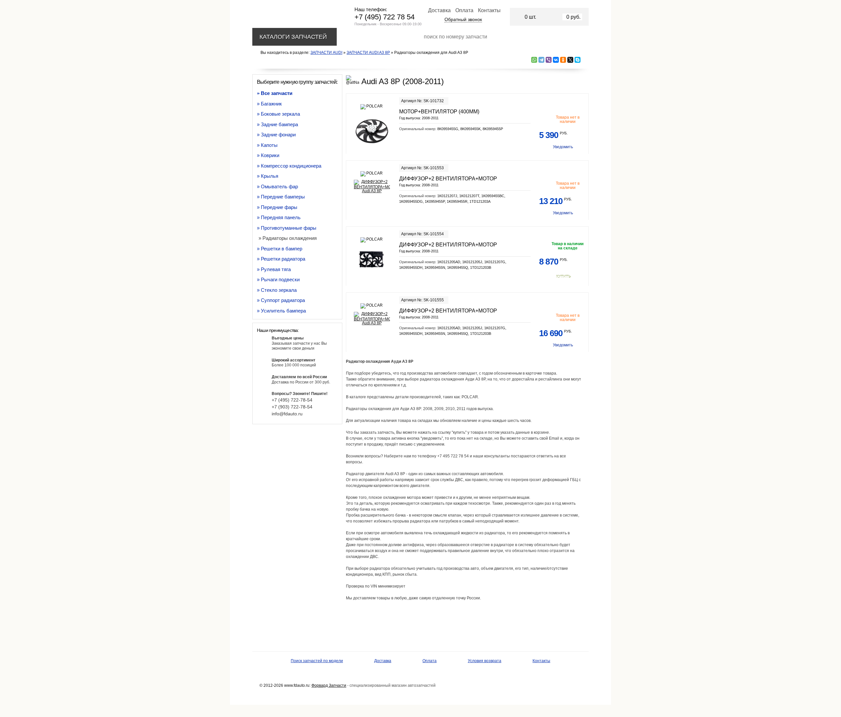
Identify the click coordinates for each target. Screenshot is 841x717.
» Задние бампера (277, 124)
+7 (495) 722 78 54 (384, 17)
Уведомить (563, 147)
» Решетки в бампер (279, 248)
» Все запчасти (274, 93)
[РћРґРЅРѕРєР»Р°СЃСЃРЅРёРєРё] (563, 60)
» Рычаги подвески (278, 279)
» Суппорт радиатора (281, 300)
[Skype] (577, 60)
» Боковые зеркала (278, 114)
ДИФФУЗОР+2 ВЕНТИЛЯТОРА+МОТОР (448, 178)
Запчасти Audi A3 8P (368, 52)
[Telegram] (541, 60)
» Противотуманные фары (286, 228)
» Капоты (267, 145)
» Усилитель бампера (281, 310)
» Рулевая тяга (274, 269)
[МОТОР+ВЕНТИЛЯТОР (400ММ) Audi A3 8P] (371, 131)
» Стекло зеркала (277, 290)
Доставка (439, 10)
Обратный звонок (463, 19)
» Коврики (268, 155)
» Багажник (269, 103)
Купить (563, 277)
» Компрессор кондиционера (289, 166)
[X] (570, 60)
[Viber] (549, 60)
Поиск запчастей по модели (317, 661)
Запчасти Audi (326, 52)
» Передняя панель (279, 217)
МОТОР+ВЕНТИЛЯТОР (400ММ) (439, 111)
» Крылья (267, 176)
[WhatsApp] (534, 60)
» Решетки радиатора (281, 259)
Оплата (464, 10)
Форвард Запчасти (328, 685)
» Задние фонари (276, 134)
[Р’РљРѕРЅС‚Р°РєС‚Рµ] (556, 60)
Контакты (489, 10)
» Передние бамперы (281, 196)
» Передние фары (277, 207)
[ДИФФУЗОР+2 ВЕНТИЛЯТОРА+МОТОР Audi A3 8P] (371, 186)
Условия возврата (484, 661)
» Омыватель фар (277, 186)
